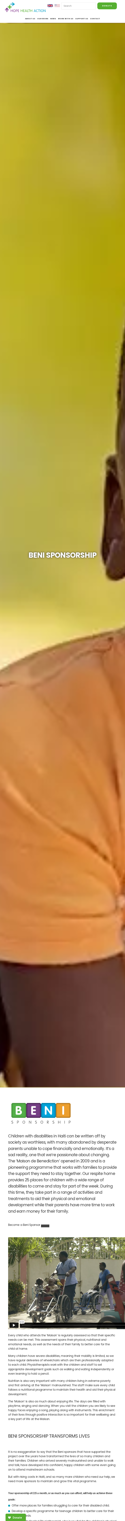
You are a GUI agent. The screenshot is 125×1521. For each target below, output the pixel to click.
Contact (95, 18)
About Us (30, 18)
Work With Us (65, 18)
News (53, 18)
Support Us (81, 18)
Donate (107, 5)
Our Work (42, 18)
